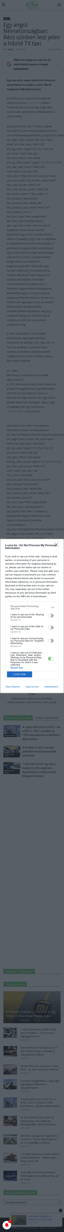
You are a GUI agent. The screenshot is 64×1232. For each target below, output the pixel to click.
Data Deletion (13, 686)
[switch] (51, 615)
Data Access (32, 686)
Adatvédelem (51, 686)
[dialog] (32, 616)
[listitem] (32, 607)
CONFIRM (19, 674)
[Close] (57, 545)
